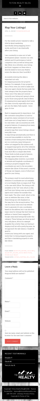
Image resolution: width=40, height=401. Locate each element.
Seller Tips (8, 253)
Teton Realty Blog (20, 2)
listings (17, 257)
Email (7, 311)
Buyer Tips (17, 251)
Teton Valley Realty (11, 255)
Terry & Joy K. (10, 365)
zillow (32, 257)
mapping (23, 257)
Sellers (15, 253)
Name (7, 301)
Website (8, 321)
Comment (9, 278)
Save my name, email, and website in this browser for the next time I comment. (19, 334)
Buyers (24, 251)
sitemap (20, 394)
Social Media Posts (25, 253)
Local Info (31, 251)
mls (28, 257)
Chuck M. (8, 361)
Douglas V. (8, 358)
